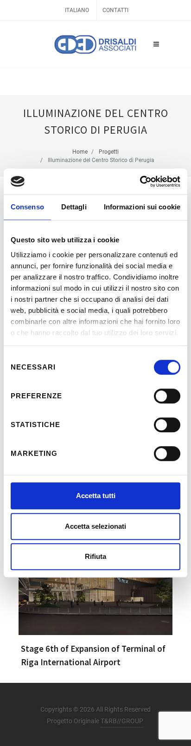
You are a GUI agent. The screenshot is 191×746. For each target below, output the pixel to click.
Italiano (77, 10)
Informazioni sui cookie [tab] (142, 207)
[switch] (167, 396)
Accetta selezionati (95, 526)
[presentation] (10, 599)
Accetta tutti (95, 495)
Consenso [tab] (27, 207)
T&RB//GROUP (122, 721)
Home (80, 152)
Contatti (115, 10)
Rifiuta (95, 556)
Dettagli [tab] (74, 207)
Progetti (109, 152)
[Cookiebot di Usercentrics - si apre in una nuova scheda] (139, 181)
